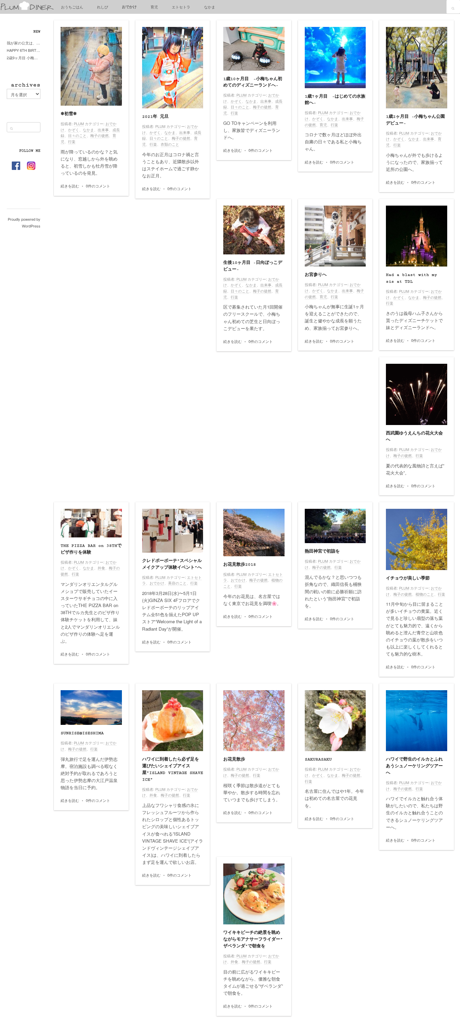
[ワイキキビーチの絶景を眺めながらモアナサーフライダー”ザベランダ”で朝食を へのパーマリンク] (254, 894)
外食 (101, 567)
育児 (154, 6)
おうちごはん (72, 6)
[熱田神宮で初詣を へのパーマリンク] (335, 526)
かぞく (73, 129)
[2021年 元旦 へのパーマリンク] (172, 67)
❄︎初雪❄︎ (69, 113)
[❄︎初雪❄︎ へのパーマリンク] (91, 66)
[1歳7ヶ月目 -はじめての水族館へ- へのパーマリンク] (335, 57)
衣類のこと (170, 144)
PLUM (79, 123)
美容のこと (177, 583)
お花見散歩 (234, 759)
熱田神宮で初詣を (322, 551)
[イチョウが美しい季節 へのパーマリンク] (416, 539)
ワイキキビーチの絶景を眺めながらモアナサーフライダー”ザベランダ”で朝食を (253, 939)
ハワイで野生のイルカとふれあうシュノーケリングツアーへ (414, 766)
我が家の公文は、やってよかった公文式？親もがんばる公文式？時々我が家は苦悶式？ (23, 42)
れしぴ (102, 6)
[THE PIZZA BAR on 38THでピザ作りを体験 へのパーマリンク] (91, 523)
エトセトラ (181, 6)
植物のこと (425, 594)
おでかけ (129, 6)
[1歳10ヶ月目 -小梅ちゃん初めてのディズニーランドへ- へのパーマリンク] (254, 49)
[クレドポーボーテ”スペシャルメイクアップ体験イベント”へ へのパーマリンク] (172, 531)
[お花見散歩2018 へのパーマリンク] (254, 532)
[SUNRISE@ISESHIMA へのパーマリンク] (91, 707)
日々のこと (77, 135)
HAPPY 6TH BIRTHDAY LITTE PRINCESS (23, 50)
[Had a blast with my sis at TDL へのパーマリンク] (416, 236)
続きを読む (70, 185)
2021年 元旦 (155, 116)
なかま (209, 6)
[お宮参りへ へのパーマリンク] (335, 236)
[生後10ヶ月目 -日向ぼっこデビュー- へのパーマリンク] (254, 230)
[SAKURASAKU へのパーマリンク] (335, 720)
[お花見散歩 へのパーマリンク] (254, 720)
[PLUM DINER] (27, 8)
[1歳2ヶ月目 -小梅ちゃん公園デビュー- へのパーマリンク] (416, 67)
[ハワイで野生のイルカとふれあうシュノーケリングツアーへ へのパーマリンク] (416, 720)
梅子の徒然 (99, 135)
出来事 (103, 129)
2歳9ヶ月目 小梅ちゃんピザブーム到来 (23, 57)
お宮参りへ (316, 274)
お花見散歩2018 (239, 564)
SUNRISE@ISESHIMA (82, 733)
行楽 (71, 141)
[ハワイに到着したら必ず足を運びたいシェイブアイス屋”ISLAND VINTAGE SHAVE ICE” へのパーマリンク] (172, 720)
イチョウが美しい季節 (408, 578)
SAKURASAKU (318, 759)
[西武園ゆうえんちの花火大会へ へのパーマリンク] (416, 394)
